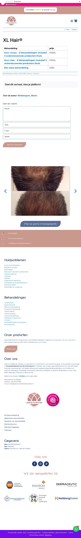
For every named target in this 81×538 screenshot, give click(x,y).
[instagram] (40, 463)
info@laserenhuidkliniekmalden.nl (19, 243)
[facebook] (34, 463)
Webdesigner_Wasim (11, 73)
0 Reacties (36, 73)
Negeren (48, 535)
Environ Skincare (69, 340)
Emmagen (43, 342)
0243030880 (12, 234)
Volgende (74, 29)
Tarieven (29, 73)
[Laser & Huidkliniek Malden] (11, 16)
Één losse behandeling (16, 68)
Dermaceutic (56, 340)
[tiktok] (46, 463)
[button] (40, 9)
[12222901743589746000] (52, 394)
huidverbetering (41, 364)
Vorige (67, 29)
